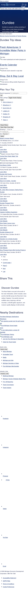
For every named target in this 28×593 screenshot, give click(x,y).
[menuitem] (15, 587)
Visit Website (3, 152)
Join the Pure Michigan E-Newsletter (13, 339)
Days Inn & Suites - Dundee (8, 181)
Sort (1, 134)
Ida (1, 323)
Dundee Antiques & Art (6, 232)
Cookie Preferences (8, 587)
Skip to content (4, 1)
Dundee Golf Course (6, 174)
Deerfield (2, 332)
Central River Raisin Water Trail (9, 156)
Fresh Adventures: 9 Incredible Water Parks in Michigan (13, 50)
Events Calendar (8, 64)
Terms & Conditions (8, 584)
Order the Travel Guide (9, 342)
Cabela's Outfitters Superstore (8, 212)
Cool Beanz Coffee (5, 165)
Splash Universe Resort (7, 138)
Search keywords (5, 93)
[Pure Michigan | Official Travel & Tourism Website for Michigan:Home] (8, 4)
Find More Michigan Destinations (9, 316)
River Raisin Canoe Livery (7, 223)
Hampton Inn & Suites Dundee (8, 239)
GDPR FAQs (6, 581)
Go (1, 95)
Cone (1, 328)
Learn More (3, 149)
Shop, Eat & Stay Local (12, 76)
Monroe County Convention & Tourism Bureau (13, 36)
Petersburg (3, 319)
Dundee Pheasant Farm (7, 203)
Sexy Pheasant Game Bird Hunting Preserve (13, 250)
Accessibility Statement (9, 578)
